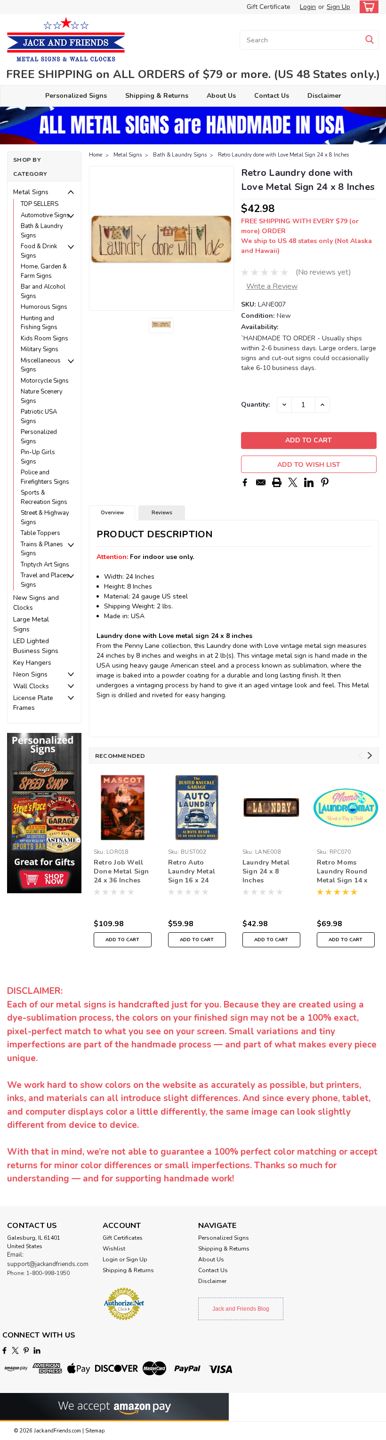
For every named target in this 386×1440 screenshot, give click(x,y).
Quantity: (255, 404)
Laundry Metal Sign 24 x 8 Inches (266, 871)
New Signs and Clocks (36, 602)
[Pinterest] (325, 482)
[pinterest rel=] (26, 1350)
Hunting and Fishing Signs (39, 323)
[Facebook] (244, 482)
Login (308, 6)
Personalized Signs (76, 95)
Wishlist (114, 1248)
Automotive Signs (45, 215)
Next (225, 238)
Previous (97, 238)
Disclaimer (324, 95)
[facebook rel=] (4, 1350)
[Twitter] (293, 482)
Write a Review (272, 286)
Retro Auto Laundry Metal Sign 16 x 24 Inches (191, 872)
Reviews (162, 512)
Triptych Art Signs (45, 564)
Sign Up (338, 6)
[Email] (260, 482)
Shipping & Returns (156, 95)
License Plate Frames (33, 702)
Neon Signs (30, 674)
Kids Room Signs (44, 338)
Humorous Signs (44, 307)
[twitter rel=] (15, 1350)
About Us (221, 95)
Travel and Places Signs (45, 580)
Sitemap (95, 1430)
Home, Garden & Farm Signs (44, 271)
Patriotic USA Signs (39, 416)
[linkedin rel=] (36, 1350)
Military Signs (39, 349)
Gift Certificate (268, 6)
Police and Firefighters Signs (45, 477)
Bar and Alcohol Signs (43, 291)
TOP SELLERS (39, 204)
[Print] (276, 482)
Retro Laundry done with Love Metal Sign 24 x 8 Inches (283, 154)
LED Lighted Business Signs (35, 646)
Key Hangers (32, 662)
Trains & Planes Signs (42, 549)
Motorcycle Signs (45, 381)
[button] (44, 813)
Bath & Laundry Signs (42, 231)
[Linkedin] (309, 482)
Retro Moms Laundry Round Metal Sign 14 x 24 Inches (342, 872)
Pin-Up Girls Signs (38, 457)
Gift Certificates (123, 1238)
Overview (112, 512)
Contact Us (271, 95)
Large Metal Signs (31, 624)
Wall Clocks (31, 686)
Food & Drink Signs (39, 251)
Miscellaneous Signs (41, 365)
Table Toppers (40, 533)
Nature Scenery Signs (42, 396)
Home (95, 154)
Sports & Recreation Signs (44, 497)
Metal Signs (30, 192)
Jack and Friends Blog (240, 1309)
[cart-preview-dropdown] (367, 6)
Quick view (346, 837)
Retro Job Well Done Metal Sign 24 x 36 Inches (121, 871)
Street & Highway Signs (45, 518)
